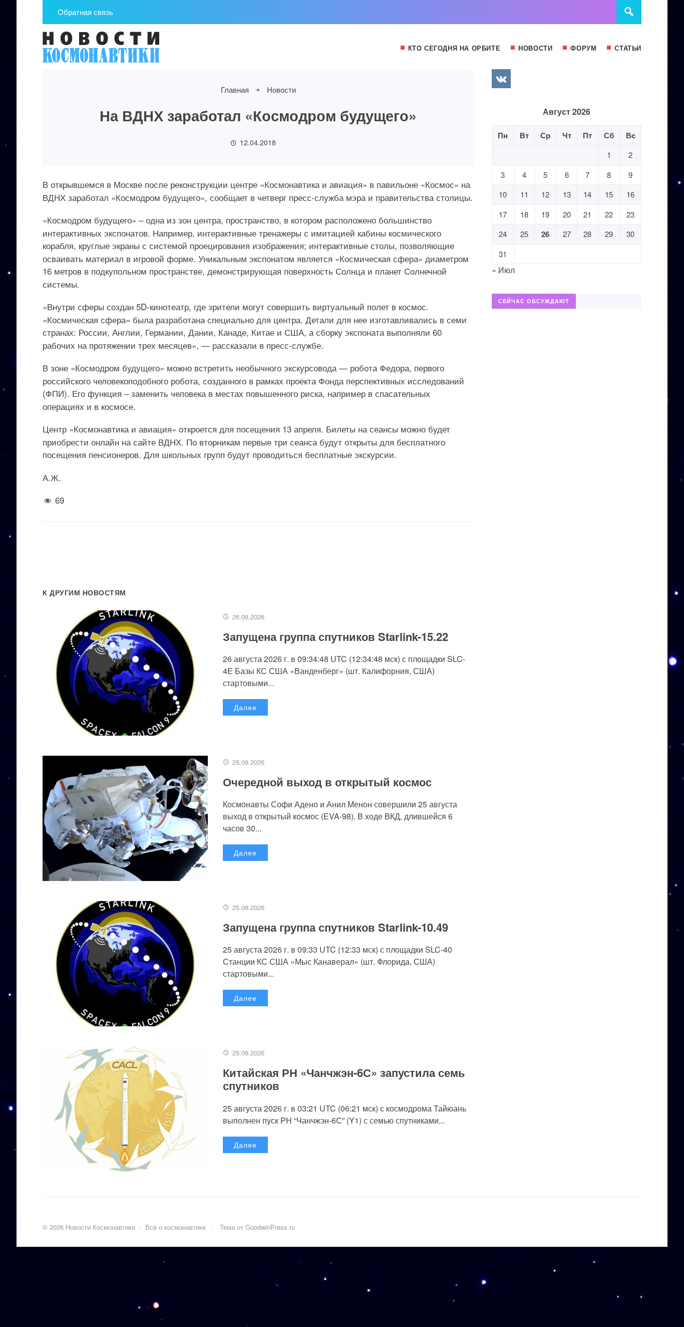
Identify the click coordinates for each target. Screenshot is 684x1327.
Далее (245, 707)
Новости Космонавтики (118, 52)
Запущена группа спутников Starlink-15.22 (335, 636)
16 (630, 194)
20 (567, 214)
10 (503, 194)
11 (524, 194)
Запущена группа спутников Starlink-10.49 (335, 927)
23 (630, 214)
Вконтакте (501, 78)
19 (545, 214)
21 (587, 214)
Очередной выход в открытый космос (327, 782)
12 (545, 194)
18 (524, 214)
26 (545, 234)
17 (503, 214)
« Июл (503, 270)
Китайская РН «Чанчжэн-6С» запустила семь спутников (344, 1078)
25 (524, 234)
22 (609, 214)
